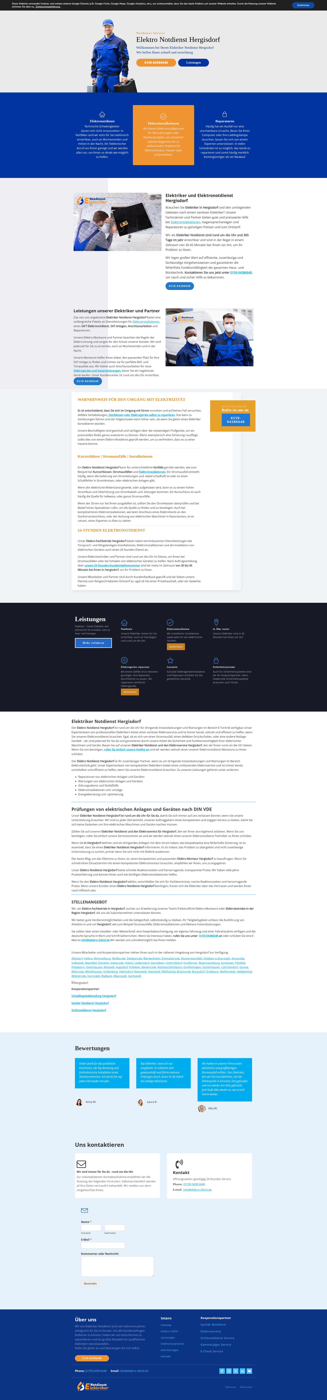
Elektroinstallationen (185, 222)
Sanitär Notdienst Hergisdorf (90, 1003)
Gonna (243, 967)
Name (86, 1222)
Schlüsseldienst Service (217, 1338)
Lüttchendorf (229, 967)
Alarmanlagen (170, 1350)
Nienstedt (140, 971)
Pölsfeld (240, 963)
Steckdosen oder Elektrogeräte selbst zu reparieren (141, 415)
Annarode (237, 958)
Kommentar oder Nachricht (100, 1254)
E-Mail (86, 1239)
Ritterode (78, 971)
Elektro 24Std (169, 1331)
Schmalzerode (170, 958)
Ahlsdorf (77, 958)
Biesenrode (149, 967)
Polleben (134, 967)
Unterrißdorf (174, 963)
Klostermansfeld (191, 958)
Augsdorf (122, 967)
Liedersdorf (142, 963)
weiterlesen (176, 646)
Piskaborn (78, 967)
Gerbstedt (134, 976)
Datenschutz (246, 1387)
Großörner (190, 963)
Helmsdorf (126, 971)
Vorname (85, 1233)
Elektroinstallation (173, 1343)
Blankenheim (151, 958)
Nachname (110, 1233)
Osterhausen (94, 967)
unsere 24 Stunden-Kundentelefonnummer (112, 565)
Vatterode (117, 963)
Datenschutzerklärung (47, 6)
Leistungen (193, 62)
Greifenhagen (192, 967)
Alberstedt (120, 976)
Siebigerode (134, 958)
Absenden (90, 1283)
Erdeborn (212, 971)
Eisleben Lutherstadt (217, 958)
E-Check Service (212, 1351)
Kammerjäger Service (216, 1344)
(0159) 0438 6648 (194, 1184)
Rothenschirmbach (170, 967)
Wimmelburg (102, 958)
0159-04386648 (156, 62)
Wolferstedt (227, 971)
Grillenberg (110, 971)
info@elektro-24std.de (197, 1190)
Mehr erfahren (93, 642)
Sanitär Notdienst (213, 1324)
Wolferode (118, 958)
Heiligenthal (244, 971)
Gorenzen (227, 963)
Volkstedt (78, 963)
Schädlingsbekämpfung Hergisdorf (94, 996)
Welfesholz (168, 971)
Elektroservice (211, 1331)
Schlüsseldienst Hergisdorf (89, 1010)
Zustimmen (303, 5)
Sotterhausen (211, 967)
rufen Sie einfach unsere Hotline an (126, 749)
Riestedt (109, 967)
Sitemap (166, 1325)
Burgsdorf (198, 971)
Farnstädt (93, 976)
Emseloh (103, 963)
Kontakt (166, 1356)
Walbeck (106, 976)
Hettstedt (154, 971)
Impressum (230, 1387)
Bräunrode (184, 971)
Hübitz (129, 963)
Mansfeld (91, 963)
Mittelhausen (93, 971)
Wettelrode (79, 976)
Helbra (88, 958)
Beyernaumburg (209, 963)
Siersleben (157, 963)
